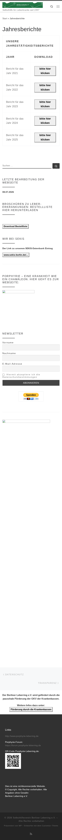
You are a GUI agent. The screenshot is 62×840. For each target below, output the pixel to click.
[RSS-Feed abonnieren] (31, 834)
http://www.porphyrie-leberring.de (21, 736)
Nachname (9, 353)
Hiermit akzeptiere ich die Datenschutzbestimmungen (21, 375)
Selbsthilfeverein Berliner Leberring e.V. (34, 818)
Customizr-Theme (50, 826)
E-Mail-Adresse (12, 364)
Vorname (8, 342)
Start (4, 18)
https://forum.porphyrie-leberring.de (23, 745)
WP (20, 826)
